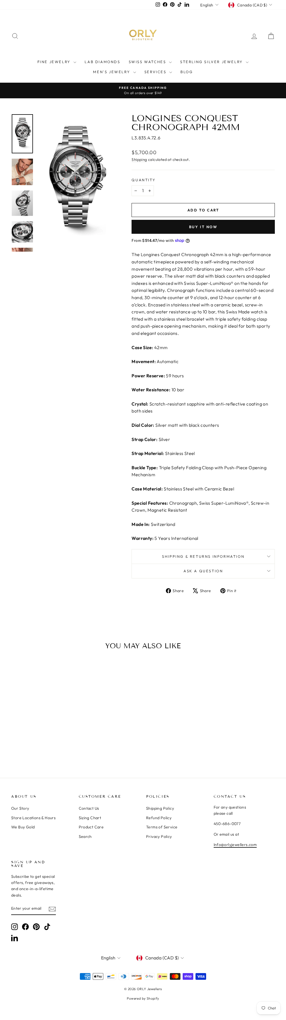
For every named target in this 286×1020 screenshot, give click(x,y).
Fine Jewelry (54, 61)
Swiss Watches (148, 61)
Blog (186, 72)
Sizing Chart (90, 817)
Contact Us (89, 808)
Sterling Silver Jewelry (212, 61)
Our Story (20, 808)
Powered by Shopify (143, 998)
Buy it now (203, 227)
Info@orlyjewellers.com (235, 844)
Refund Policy (158, 817)
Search (85, 836)
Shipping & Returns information (203, 556)
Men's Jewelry (112, 72)
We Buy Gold (23, 827)
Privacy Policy (159, 836)
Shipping (139, 159)
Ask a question (203, 571)
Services (156, 72)
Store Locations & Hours (33, 817)
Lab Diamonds (102, 61)
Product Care (91, 827)
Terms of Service (161, 827)
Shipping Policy (160, 808)
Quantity (144, 180)
